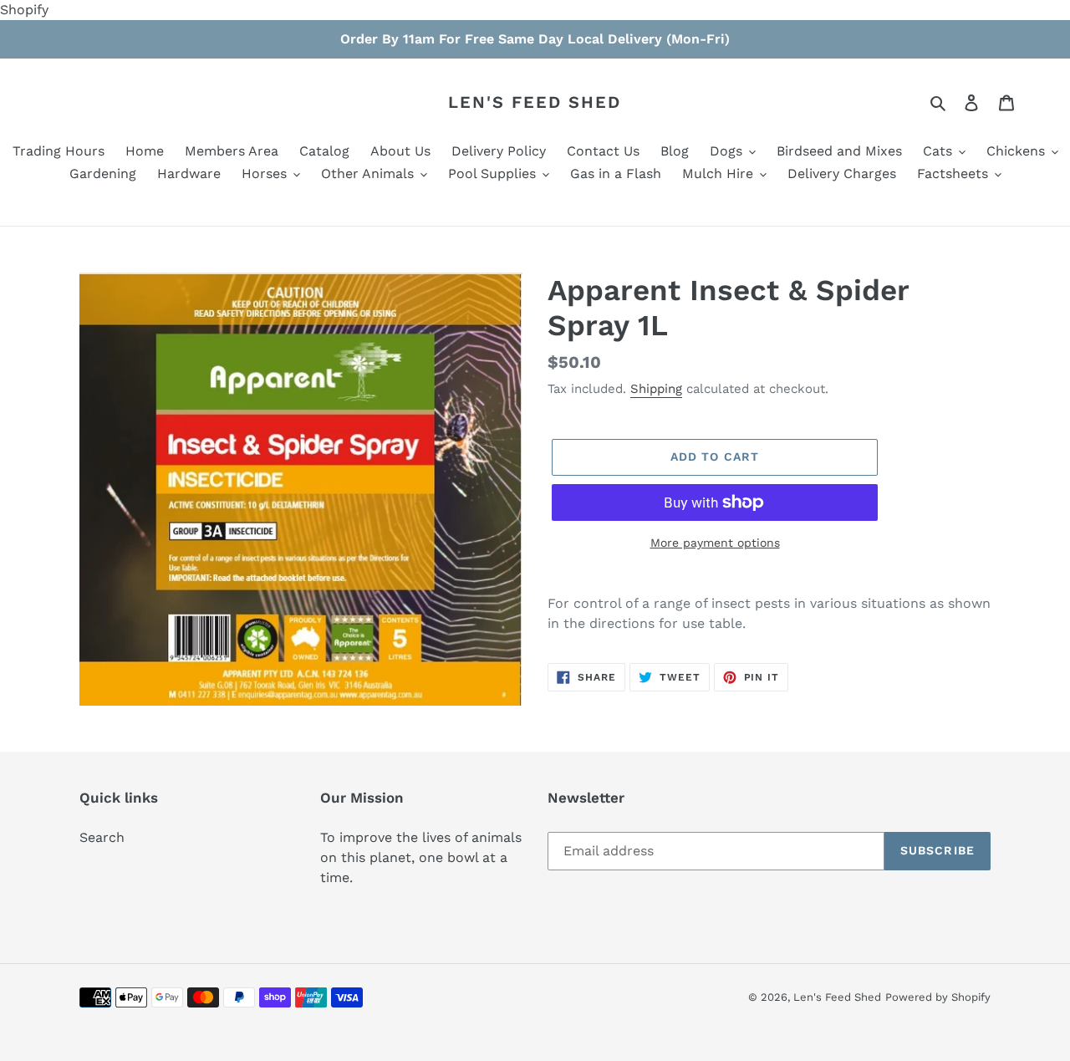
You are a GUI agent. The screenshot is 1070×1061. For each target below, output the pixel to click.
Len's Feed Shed (534, 102)
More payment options (715, 542)
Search (102, 837)
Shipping (656, 388)
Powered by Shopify (938, 997)
